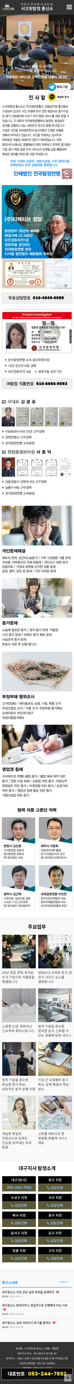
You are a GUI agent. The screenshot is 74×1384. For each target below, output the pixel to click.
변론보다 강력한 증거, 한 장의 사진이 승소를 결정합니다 (55, 977)
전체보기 (63, 1282)
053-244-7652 (37, 1373)
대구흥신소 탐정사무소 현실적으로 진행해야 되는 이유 (35, 1305)
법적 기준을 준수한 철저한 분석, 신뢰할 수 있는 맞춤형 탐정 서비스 (54, 1031)
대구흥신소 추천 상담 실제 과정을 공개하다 (28, 1292)
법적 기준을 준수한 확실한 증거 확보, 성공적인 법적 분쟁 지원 (18, 1085)
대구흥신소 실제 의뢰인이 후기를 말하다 (27, 1323)
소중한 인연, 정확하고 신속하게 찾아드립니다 (18, 1028)
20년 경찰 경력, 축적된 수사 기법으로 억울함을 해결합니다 (18, 977)
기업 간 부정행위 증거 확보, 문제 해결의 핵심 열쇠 (53, 1085)
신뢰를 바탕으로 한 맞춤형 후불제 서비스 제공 (52, 1138)
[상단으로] (68, 1378)
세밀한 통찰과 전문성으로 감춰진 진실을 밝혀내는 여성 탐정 (16, 1141)
